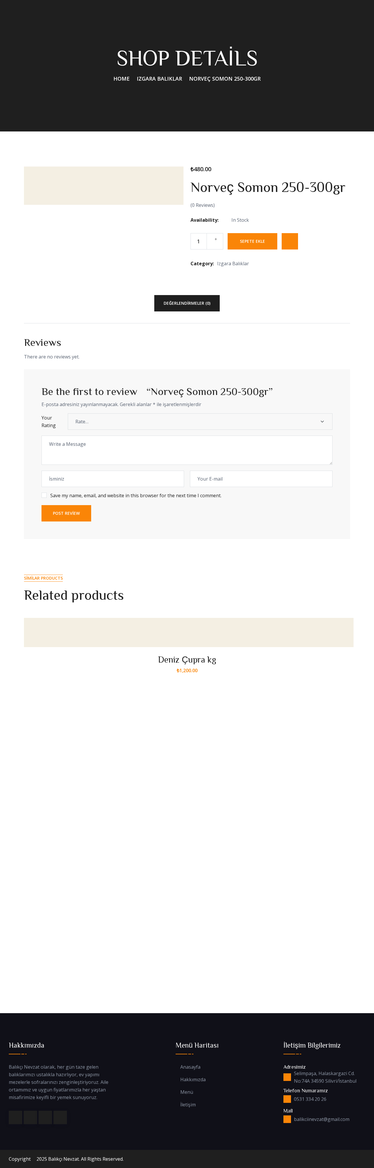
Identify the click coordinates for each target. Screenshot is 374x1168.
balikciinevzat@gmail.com (321, 1119)
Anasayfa (190, 1067)
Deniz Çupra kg (187, 659)
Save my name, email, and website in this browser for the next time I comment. (135, 495)
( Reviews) (203, 205)
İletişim (188, 1105)
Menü (186, 1092)
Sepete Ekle (252, 241)
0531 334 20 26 (310, 1099)
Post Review (66, 513)
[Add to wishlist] (290, 241)
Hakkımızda (193, 1080)
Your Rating (48, 422)
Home (121, 78)
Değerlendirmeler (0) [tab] (187, 303)
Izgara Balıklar (159, 78)
